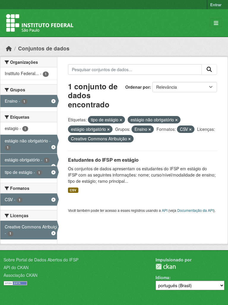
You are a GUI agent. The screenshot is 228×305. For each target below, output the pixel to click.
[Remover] (121, 119)
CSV (73, 190)
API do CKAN (16, 267)
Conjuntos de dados (43, 48)
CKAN (166, 266)
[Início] (9, 48)
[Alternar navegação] (216, 23)
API (164, 210)
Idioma (162, 277)
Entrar (215, 4)
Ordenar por (137, 87)
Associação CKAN (20, 275)
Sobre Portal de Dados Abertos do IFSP (41, 260)
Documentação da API (195, 210)
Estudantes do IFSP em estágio (103, 159)
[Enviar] (209, 69)
